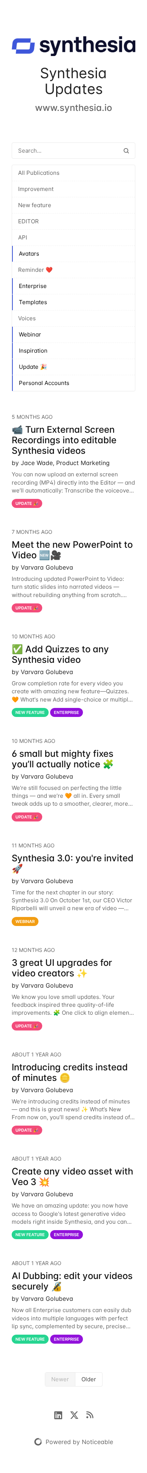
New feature (34, 205)
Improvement (36, 188)
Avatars (29, 253)
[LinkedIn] (62, 1414)
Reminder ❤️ (35, 269)
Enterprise (33, 285)
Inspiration (33, 350)
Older (88, 1379)
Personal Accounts (44, 382)
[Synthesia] (73, 47)
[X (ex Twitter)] (78, 1414)
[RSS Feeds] (89, 1414)
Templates (33, 302)
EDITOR (28, 221)
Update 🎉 (33, 366)
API (22, 237)
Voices (27, 318)
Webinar (30, 334)
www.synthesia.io (73, 107)
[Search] (126, 150)
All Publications (39, 172)
